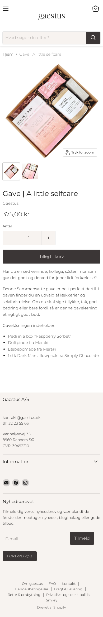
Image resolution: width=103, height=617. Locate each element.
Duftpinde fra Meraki (28, 342)
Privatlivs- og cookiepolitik (68, 594)
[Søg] (93, 38)
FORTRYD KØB (19, 556)
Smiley (51, 600)
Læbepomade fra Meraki (32, 349)
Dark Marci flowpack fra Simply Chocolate (58, 355)
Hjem (8, 54)
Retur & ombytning (24, 594)
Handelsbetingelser (31, 589)
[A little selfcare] (11, 171)
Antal (7, 226)
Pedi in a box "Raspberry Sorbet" (40, 336)
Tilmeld (82, 538)
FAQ (52, 583)
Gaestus (10, 203)
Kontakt (69, 583)
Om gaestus (32, 583)
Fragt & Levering (68, 589)
